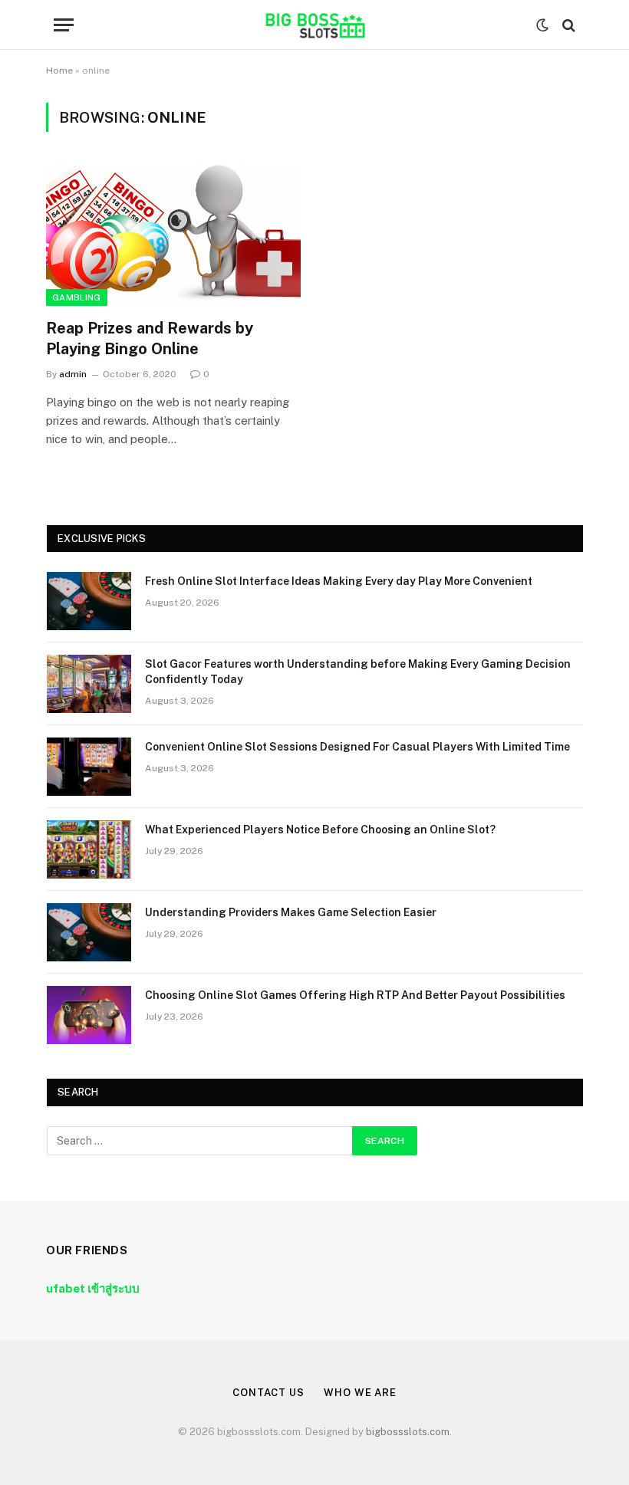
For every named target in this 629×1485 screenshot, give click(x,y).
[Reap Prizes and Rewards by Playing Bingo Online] (173, 234)
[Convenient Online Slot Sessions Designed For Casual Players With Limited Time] (89, 767)
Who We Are (360, 1392)
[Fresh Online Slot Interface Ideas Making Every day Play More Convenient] (89, 601)
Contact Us (268, 1392)
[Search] (567, 25)
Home (59, 70)
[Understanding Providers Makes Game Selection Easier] (89, 932)
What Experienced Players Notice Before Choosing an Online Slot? (320, 829)
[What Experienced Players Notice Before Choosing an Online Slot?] (89, 849)
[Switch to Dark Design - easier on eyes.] (542, 25)
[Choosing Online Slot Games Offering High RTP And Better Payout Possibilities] (89, 1015)
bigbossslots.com (408, 1431)
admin (73, 374)
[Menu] (64, 25)
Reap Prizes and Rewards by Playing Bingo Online (149, 338)
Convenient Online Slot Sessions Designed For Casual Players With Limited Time (357, 747)
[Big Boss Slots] (314, 25)
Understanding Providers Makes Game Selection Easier (290, 912)
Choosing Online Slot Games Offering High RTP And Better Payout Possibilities (355, 995)
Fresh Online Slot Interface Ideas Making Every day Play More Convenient (338, 581)
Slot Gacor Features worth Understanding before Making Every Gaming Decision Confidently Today (358, 671)
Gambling (76, 297)
